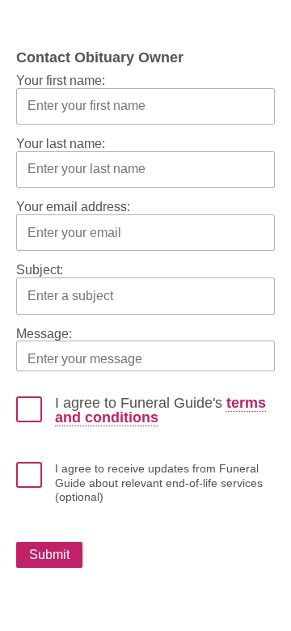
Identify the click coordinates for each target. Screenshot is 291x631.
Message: (44, 334)
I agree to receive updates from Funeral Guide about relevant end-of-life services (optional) (159, 482)
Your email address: (73, 207)
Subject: (39, 270)
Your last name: (60, 143)
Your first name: (60, 80)
